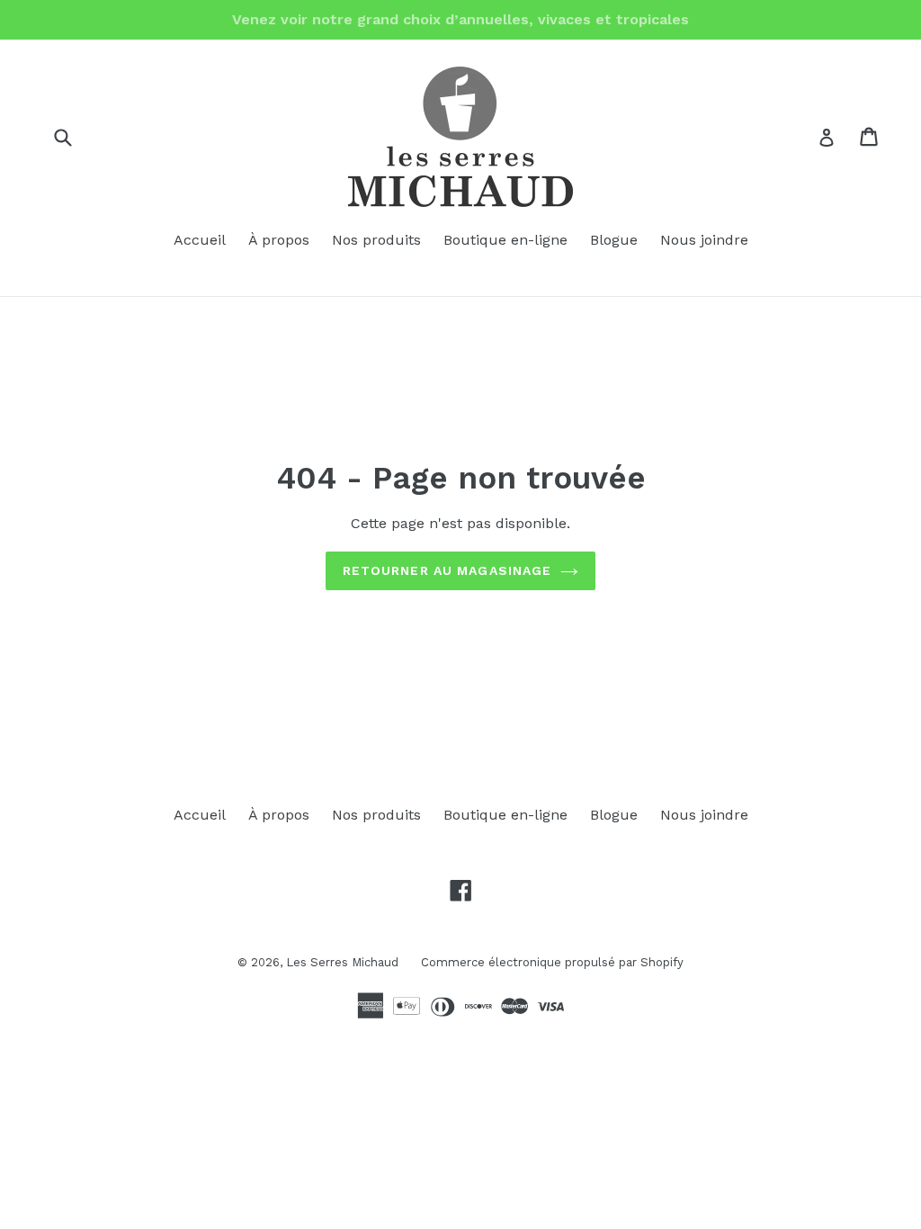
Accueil (200, 239)
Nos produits (376, 239)
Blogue (614, 239)
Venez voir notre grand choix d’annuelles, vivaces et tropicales (460, 19)
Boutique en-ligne (505, 239)
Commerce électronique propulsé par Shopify (552, 962)
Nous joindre (704, 239)
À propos (278, 239)
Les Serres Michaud (342, 962)
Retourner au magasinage (447, 570)
